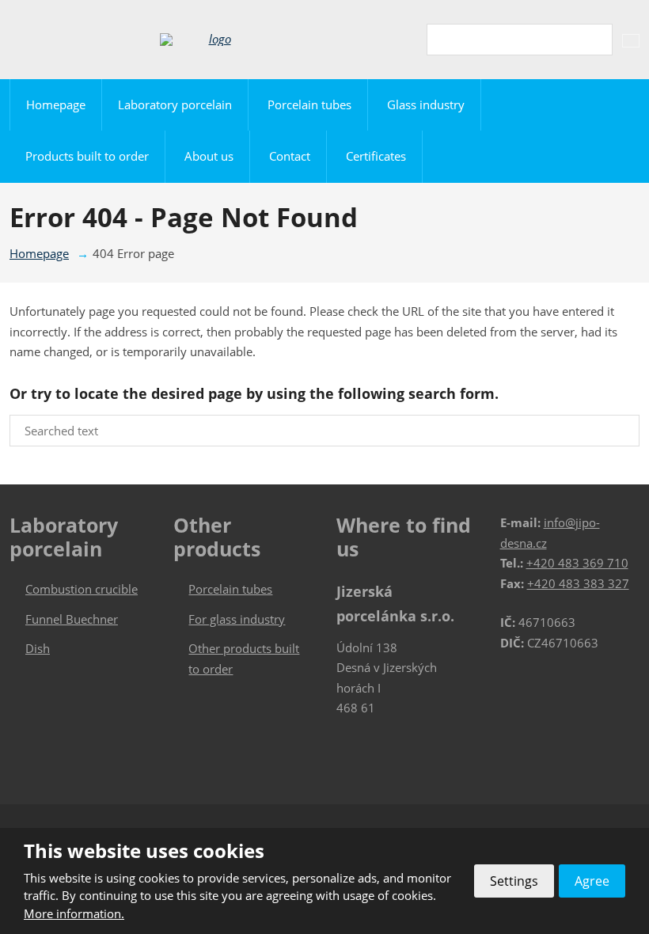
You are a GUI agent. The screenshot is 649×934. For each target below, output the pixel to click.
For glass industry (236, 619)
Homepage (55, 104)
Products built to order (87, 156)
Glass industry (426, 104)
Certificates (376, 156)
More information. (74, 913)
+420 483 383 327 (578, 583)
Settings (514, 881)
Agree (592, 881)
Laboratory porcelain (175, 104)
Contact (289, 156)
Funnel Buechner (71, 619)
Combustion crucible (81, 589)
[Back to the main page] (213, 39)
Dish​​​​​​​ (37, 648)
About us (208, 156)
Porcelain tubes (309, 104)
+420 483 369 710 (577, 563)
